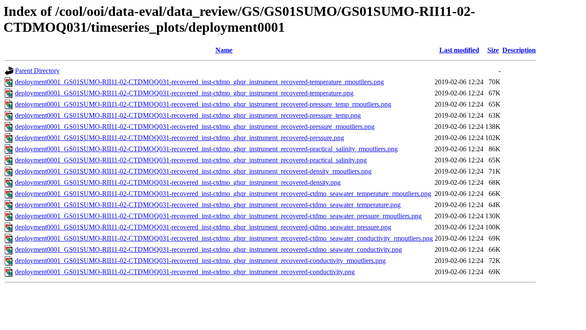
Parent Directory (37, 70)
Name (224, 50)
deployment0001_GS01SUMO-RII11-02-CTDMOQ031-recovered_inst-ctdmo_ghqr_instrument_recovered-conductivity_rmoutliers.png (200, 260)
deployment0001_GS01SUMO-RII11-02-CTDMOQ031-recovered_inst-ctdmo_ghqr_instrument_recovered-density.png (178, 182)
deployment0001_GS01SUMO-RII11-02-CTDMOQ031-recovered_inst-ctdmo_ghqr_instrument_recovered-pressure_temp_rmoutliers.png (203, 104)
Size (493, 50)
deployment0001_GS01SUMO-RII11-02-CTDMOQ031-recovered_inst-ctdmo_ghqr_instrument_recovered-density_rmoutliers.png (193, 171)
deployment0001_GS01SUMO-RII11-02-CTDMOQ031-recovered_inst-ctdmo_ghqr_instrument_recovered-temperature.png (184, 93)
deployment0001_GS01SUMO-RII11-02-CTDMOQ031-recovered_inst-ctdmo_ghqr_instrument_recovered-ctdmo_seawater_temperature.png (208, 204)
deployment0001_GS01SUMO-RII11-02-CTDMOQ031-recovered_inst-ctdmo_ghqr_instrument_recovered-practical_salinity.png (191, 160)
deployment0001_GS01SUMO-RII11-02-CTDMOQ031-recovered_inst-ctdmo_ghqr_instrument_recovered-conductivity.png (185, 271)
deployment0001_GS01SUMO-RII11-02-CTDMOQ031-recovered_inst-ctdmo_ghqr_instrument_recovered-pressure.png (179, 137)
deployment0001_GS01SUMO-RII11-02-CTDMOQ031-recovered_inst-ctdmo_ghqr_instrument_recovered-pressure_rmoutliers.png (195, 126)
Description (519, 50)
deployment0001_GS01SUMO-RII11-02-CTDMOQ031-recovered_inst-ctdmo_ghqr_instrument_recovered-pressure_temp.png (188, 115)
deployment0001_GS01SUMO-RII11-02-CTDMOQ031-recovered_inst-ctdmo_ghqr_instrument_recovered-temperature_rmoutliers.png (199, 82)
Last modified (459, 50)
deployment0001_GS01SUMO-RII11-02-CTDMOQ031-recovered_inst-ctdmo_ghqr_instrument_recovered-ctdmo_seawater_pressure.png (203, 227)
